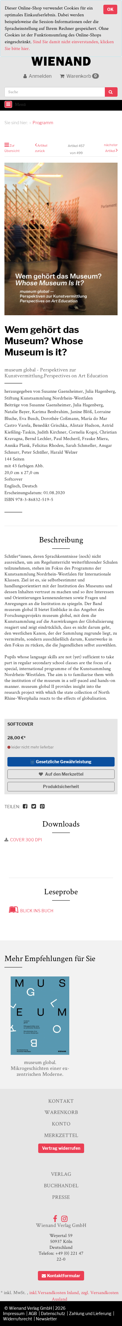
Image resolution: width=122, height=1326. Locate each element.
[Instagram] (64, 1217)
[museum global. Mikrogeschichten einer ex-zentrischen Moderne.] (40, 1015)
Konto (61, 1123)
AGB (32, 1313)
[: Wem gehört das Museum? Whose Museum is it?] (61, 239)
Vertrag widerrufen (61, 1148)
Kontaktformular (63, 1275)
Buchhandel (61, 1185)
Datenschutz (53, 1313)
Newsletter (46, 1318)
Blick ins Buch (35, 910)
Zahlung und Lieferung (90, 1313)
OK (110, 9)
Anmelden (40, 76)
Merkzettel (61, 1135)
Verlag (61, 1173)
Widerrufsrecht (17, 1318)
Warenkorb (81, 76)
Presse (61, 1197)
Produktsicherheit (61, 786)
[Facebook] (55, 1217)
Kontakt (61, 1100)
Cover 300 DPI (26, 839)
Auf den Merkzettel (64, 774)
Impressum (14, 1313)
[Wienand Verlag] (61, 60)
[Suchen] (111, 92)
